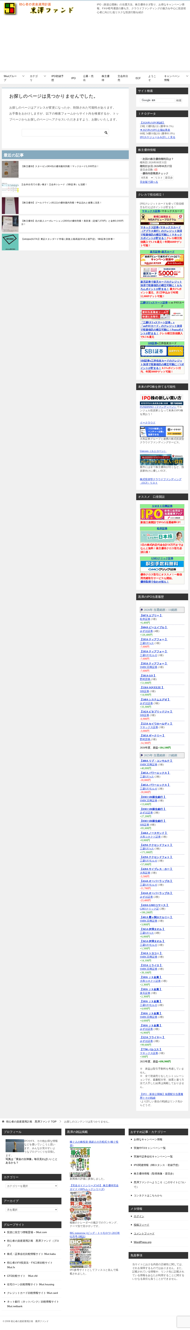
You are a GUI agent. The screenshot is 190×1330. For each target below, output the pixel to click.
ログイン (139, 1216)
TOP (31, 1121)
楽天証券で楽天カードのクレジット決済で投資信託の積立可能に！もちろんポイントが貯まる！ (161, 285)
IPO (73, 78)
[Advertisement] (95, 45)
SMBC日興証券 (148, 667)
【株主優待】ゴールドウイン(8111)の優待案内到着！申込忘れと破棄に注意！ (61, 202)
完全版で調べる (149, 182)
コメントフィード (144, 1233)
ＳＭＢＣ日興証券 (162, 506)
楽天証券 (155, 251)
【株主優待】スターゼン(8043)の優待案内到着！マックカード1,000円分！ (60, 166)
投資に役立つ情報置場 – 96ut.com (27, 1232)
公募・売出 (88, 78)
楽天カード (168, 251)
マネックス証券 (151, 211)
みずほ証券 (146, 631)
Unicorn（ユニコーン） (153, 451)
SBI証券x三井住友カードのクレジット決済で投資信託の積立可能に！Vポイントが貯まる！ (162, 364)
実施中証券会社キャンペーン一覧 (153, 1156)
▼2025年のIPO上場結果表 (155, 130)
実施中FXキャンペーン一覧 (150, 1147)
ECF (138, 78)
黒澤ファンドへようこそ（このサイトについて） (160, 1184)
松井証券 (162, 528)
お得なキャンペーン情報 (148, 1139)
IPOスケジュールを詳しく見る (157, 137)
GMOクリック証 (149, 908)
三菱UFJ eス (147, 643)
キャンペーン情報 (172, 78)
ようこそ (152, 78)
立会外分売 (123, 78)
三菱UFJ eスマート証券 (154, 302)
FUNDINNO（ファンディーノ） (158, 407)
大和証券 (145, 872)
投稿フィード (141, 1224)
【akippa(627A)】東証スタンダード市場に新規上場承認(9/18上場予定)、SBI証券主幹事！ (68, 239)
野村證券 (145, 679)
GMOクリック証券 (162, 558)
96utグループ (10, 78)
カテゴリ (34, 78)
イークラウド (147, 422)
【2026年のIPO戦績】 (152, 122)
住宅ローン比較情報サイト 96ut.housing (30, 1284)
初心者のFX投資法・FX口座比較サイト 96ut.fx (30, 1265)
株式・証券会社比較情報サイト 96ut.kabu (31, 1253)
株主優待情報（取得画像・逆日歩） (154, 1173)
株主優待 (105, 78)
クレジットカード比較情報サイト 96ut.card (32, 1292)
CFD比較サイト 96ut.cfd (22, 1275)
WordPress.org (142, 1242)
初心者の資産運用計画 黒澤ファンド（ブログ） (33, 1243)
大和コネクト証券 (150, 836)
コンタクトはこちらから (148, 1195)
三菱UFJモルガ (148, 655)
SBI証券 (152, 343)
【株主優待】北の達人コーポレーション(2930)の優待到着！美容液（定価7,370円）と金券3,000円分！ (72, 223)
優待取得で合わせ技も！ (154, 581)
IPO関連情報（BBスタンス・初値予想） (157, 1165)
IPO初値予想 (57, 78)
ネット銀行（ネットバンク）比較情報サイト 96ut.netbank (33, 1304)
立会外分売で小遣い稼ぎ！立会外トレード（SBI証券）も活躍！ (54, 184)
